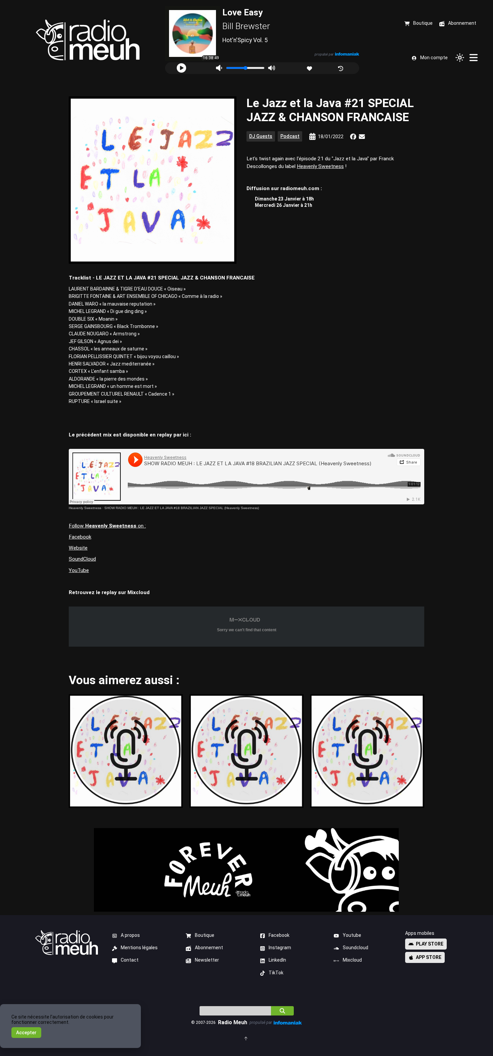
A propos (130, 935)
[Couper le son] (218, 68)
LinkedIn (277, 960)
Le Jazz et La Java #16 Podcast (246, 751)
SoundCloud (82, 559)
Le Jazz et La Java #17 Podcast (125, 751)
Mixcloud (352, 960)
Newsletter (207, 960)
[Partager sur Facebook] (353, 137)
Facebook (80, 537)
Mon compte (434, 57)
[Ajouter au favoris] (310, 67)
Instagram (280, 947)
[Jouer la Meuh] (181, 68)
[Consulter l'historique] (341, 67)
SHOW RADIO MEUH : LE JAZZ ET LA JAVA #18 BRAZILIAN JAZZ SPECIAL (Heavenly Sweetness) (181, 508)
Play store (429, 944)
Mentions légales (139, 947)
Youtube (352, 935)
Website (78, 548)
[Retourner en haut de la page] (246, 1038)
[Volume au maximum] (271, 68)
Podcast (289, 136)
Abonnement (209, 947)
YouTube (79, 570)
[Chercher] (282, 1011)
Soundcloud (355, 947)
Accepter (26, 1032)
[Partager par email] (362, 137)
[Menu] (474, 58)
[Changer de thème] (460, 57)
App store (428, 957)
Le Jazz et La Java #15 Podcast (367, 751)
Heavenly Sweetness (320, 166)
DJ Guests (260, 136)
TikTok (276, 972)
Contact (130, 960)
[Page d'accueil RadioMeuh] (88, 40)
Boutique (204, 935)
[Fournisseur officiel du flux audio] (347, 54)
